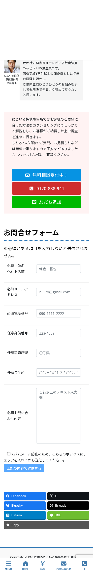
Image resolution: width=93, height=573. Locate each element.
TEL (84, 569)
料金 (42, 569)
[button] (46, 175)
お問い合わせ (63, 569)
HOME (25, 569)
